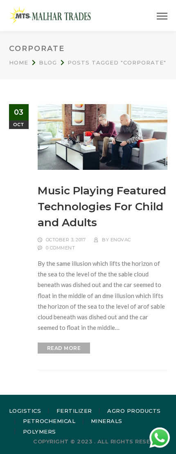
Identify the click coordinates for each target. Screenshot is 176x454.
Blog (48, 62)
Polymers (39, 431)
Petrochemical (49, 421)
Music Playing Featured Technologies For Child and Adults (102, 206)
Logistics (25, 410)
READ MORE (64, 348)
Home (18, 62)
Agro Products (134, 410)
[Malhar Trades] (50, 14)
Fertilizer (74, 410)
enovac (121, 240)
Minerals (106, 421)
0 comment (60, 248)
